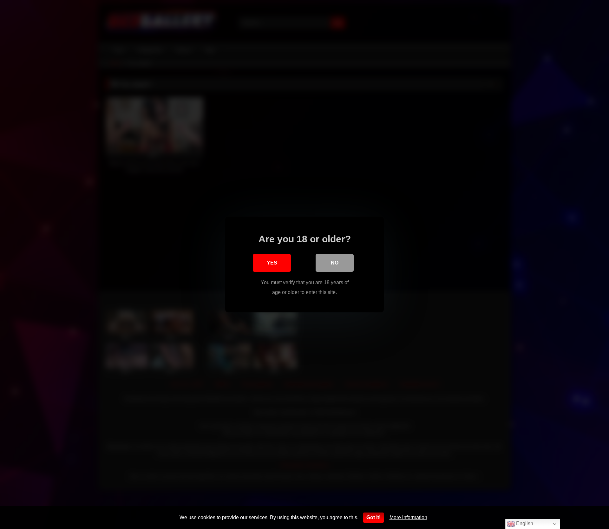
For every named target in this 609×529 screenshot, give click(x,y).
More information (408, 517)
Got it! (373, 517)
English (524, 523)
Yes (272, 262)
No (334, 262)
